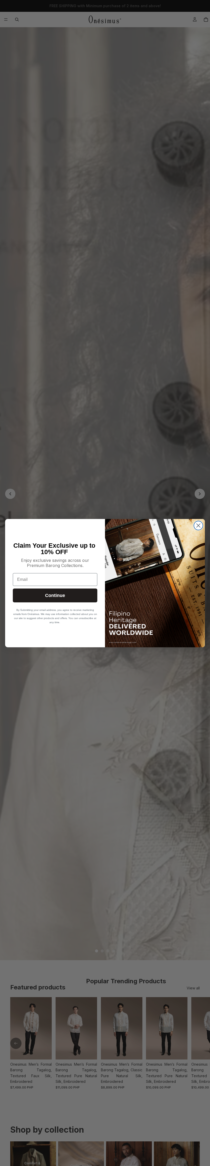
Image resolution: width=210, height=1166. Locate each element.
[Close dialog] (198, 525)
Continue (55, 595)
